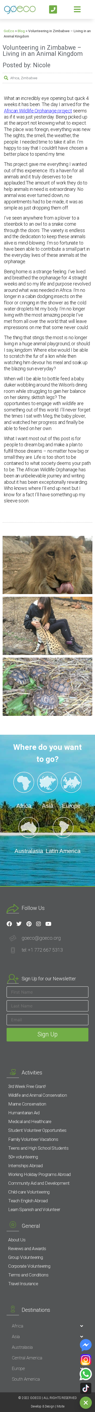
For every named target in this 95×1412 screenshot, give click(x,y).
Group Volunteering (25, 1257)
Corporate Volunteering (29, 1266)
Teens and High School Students (38, 1148)
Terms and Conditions (28, 1274)
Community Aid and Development (39, 1183)
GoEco (9, 31)
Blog (21, 31)
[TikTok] (86, 1388)
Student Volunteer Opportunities (37, 1130)
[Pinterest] (28, 924)
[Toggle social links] (86, 1403)
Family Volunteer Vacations (33, 1139)
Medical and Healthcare (29, 1121)
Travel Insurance (23, 1283)
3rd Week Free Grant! (27, 1086)
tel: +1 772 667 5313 (42, 950)
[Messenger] (86, 1345)
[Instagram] (38, 924)
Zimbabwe (29, 78)
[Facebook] (9, 924)
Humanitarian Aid (23, 1112)
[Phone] (53, 9)
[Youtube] (48, 924)
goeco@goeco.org (41, 938)
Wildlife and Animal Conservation (37, 1095)
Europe (18, 1368)
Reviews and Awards (27, 1248)
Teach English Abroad (28, 1200)
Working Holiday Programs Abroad (39, 1174)
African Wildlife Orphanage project (38, 111)
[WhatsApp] (86, 1374)
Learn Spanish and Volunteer (34, 1209)
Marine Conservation (27, 1104)
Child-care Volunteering (29, 1192)
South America (26, 1379)
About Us (16, 1239)
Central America (27, 1357)
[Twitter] (19, 924)
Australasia (22, 1347)
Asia (16, 1336)
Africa (14, 78)
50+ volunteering (23, 1156)
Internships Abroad (25, 1165)
